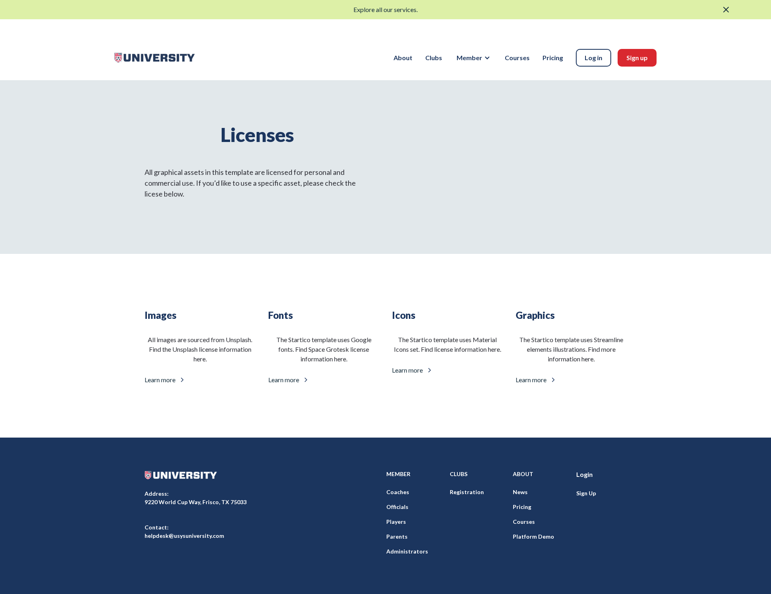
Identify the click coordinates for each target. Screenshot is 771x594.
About (403, 57)
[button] (473, 58)
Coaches (397, 492)
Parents (397, 536)
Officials (397, 506)
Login (584, 474)
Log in (593, 57)
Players (396, 521)
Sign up (637, 57)
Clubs (433, 57)
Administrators (407, 551)
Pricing (553, 57)
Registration (467, 492)
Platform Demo (533, 536)
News (520, 492)
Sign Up (586, 493)
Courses (517, 57)
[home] (154, 57)
